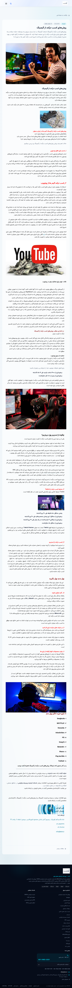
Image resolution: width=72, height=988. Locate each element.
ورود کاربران (67, 903)
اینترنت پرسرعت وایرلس (64, 917)
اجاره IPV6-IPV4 (66, 934)
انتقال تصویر (67, 937)
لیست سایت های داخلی (64, 911)
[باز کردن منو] (6, 3)
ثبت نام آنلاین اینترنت (65, 906)
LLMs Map (4, 986)
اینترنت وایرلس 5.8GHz (29, 895)
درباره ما (68, 941)
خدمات (68, 915)
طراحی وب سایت (66, 926)
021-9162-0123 (57, 969)
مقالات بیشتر (60, 849)
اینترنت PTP (67, 920)
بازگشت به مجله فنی (62, 15)
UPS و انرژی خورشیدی (30, 900)
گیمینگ (63, 24)
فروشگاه (68, 944)
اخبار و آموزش (36, 986)
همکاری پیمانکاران (23, 986)
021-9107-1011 (49, 969)
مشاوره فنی (16, 986)
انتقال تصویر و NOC (30, 903)
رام (44, 234)
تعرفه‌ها (68, 897)
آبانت (23, 766)
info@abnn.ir (64, 972)
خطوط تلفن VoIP (31, 897)
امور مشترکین (66, 900)
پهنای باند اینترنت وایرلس (64, 895)
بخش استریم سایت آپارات (51, 472)
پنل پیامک (67, 932)
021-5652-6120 (66, 969)
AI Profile (10, 986)
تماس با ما (67, 946)
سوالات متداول (66, 909)
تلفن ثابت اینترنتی (66, 929)
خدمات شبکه (67, 923)
